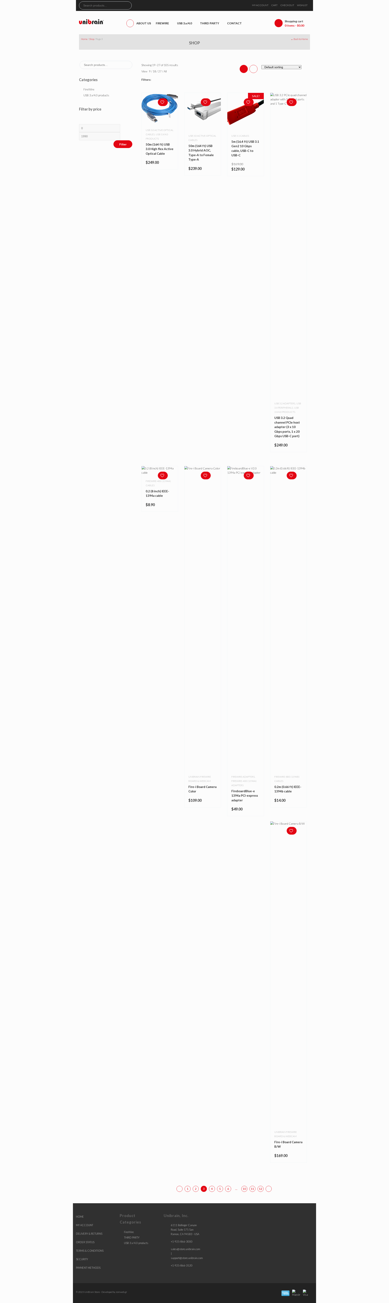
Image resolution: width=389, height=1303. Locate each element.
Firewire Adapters (243, 776)
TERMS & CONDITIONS (90, 1250)
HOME (80, 1216)
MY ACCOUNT (260, 5)
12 (260, 1188)
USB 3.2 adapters (284, 403)
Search (128, 5)
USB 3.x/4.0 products (96, 95)
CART (274, 5)
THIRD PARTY (131, 1237)
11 (252, 1188)
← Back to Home (299, 39)
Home (84, 39)
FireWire (88, 89)
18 (155, 71)
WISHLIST (302, 5)
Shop (91, 39)
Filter (122, 144)
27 (160, 71)
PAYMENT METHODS (88, 1267)
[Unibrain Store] (91, 21)
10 (244, 1188)
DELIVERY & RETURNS (89, 1233)
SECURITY (82, 1259)
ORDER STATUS (85, 1242)
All (165, 71)
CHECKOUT (287, 5)
